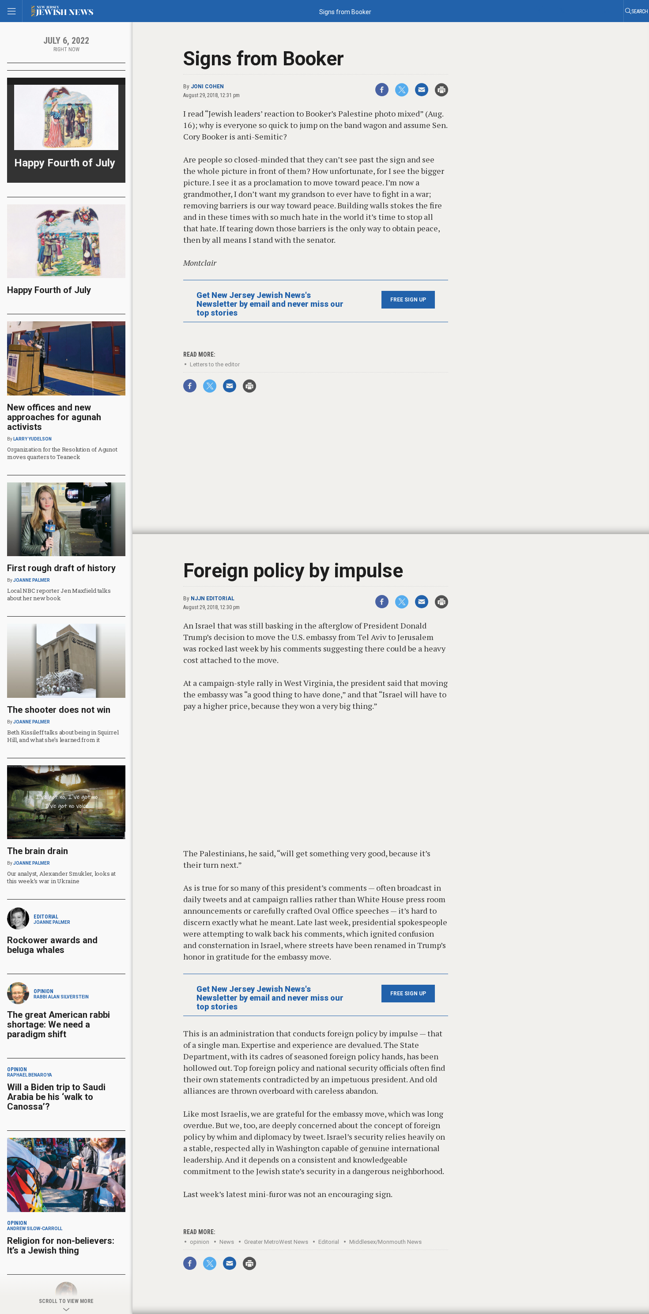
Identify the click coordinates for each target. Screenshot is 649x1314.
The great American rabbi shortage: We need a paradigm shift (58, 1024)
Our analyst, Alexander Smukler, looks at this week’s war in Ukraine (61, 877)
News (226, 1242)
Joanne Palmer (31, 580)
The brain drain (37, 851)
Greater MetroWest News (276, 1242)
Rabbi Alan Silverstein (61, 996)
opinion (199, 1242)
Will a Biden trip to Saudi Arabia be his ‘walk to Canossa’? (56, 1097)
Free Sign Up (408, 300)
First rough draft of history (61, 568)
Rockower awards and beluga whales (52, 945)
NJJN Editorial (212, 598)
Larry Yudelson (32, 439)
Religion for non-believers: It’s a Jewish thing (60, 1245)
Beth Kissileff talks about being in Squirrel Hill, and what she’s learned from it (63, 736)
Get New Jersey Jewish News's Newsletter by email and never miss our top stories (269, 304)
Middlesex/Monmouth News (385, 1242)
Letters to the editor (215, 364)
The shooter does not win (58, 709)
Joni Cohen (207, 86)
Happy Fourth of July (64, 163)
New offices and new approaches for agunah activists (54, 417)
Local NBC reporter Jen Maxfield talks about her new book (58, 594)
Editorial (328, 1242)
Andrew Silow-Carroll (34, 1228)
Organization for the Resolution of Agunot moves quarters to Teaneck (62, 453)
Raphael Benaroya (29, 1075)
